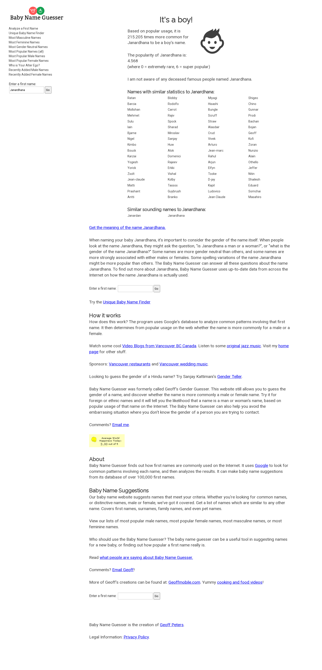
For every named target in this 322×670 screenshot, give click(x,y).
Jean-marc (215, 150)
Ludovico (214, 191)
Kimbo (131, 144)
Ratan (131, 98)
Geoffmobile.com (184, 582)
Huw (171, 144)
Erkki (171, 168)
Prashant (133, 191)
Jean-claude (136, 179)
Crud (211, 133)
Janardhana (176, 215)
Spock (172, 121)
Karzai (131, 156)
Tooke (212, 173)
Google (261, 465)
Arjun (212, 162)
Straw (212, 121)
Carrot (172, 109)
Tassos (173, 185)
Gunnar (253, 109)
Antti (130, 197)
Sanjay (172, 138)
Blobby (172, 98)
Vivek (212, 138)
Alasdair (213, 127)
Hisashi (213, 104)
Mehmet (133, 115)
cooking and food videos (239, 582)
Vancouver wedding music (183, 364)
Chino (252, 104)
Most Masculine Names (25, 37)
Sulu (130, 121)
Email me (120, 424)
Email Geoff (123, 569)
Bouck (131, 150)
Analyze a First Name (23, 28)
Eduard (253, 185)
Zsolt (130, 173)
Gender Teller (229, 376)
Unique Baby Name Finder (26, 33)
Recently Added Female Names (30, 74)
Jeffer (252, 168)
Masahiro (254, 197)
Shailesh (254, 179)
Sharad (173, 127)
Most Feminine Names (24, 42)
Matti (131, 185)
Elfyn (211, 168)
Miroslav (173, 133)
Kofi (251, 138)
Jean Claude (216, 197)
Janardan (134, 215)
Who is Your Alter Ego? (24, 65)
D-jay (211, 179)
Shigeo (253, 98)
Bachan (253, 121)
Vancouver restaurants (129, 364)
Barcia (131, 104)
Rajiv (171, 115)
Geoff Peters (172, 624)
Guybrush (174, 191)
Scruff (212, 115)
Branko (173, 197)
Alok (171, 150)
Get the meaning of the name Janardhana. (127, 227)
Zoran (252, 144)
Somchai (254, 191)
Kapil (211, 185)
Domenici (174, 156)
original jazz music (244, 345)
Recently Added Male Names (29, 70)
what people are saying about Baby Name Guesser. (146, 557)
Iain (129, 127)
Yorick (131, 168)
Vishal (172, 173)
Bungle (213, 109)
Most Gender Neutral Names (28, 47)
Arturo (212, 144)
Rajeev (172, 162)
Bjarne (131, 133)
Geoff (252, 133)
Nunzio (253, 150)
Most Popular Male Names (27, 56)
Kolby (171, 179)
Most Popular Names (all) (26, 51)
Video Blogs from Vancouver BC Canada (159, 345)
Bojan (252, 127)
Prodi (252, 115)
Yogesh (132, 162)
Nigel (130, 138)
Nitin (251, 173)
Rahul (212, 156)
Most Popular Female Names (29, 60)
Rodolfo (173, 104)
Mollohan (133, 109)
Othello (253, 162)
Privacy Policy (136, 637)
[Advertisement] (37, 163)
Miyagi (212, 98)
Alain (251, 156)
